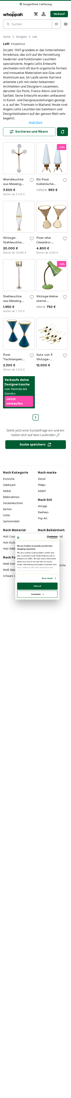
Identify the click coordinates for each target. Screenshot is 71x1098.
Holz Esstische (12, 542)
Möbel (7, 491)
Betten (7, 509)
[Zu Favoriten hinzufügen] (32, 180)
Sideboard (9, 485)
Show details (47, 578)
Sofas (6, 515)
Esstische (9, 479)
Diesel (41, 479)
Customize (36, 594)
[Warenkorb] (36, 14)
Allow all (37, 586)
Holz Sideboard (12, 548)
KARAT (42, 491)
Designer (21, 36)
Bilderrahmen (11, 497)
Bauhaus (43, 512)
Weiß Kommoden (14, 563)
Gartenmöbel (11, 521)
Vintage (42, 506)
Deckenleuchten (13, 503)
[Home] (16, 14)
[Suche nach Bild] (56, 24)
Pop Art (42, 518)
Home (7, 36)
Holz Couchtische (13, 536)
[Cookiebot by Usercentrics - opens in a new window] (47, 537)
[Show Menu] (65, 24)
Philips (42, 485)
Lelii (34, 36)
